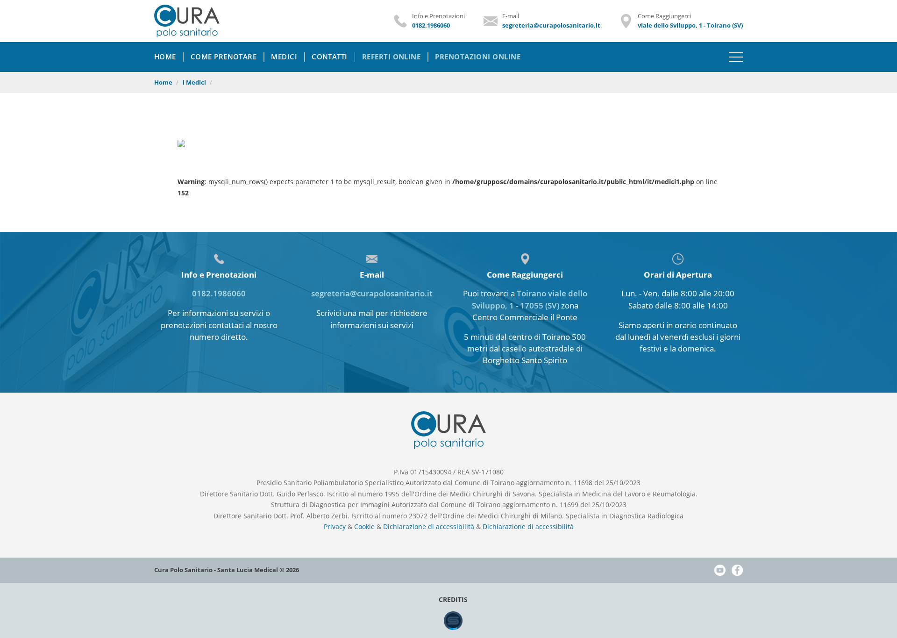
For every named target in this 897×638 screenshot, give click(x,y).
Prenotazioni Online (477, 57)
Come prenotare (223, 57)
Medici (284, 57)
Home (163, 82)
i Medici (194, 82)
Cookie (364, 526)
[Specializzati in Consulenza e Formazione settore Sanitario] (453, 627)
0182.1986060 (219, 293)
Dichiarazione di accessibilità (428, 526)
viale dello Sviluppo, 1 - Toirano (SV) (690, 25)
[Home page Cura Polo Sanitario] (187, 22)
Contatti (330, 57)
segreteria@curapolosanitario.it (372, 293)
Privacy (335, 526)
